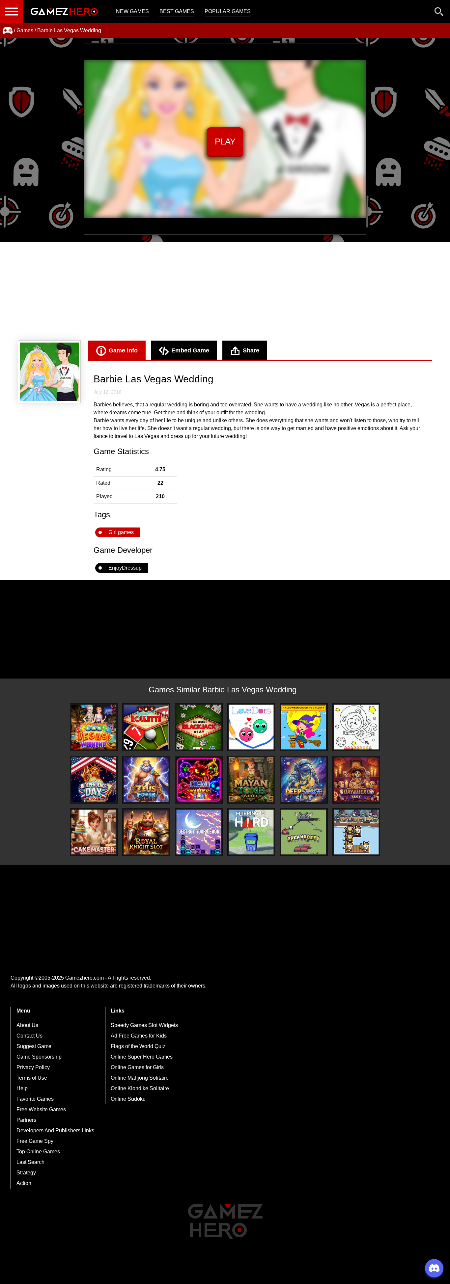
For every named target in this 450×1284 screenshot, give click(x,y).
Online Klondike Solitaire (140, 1088)
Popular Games (228, 11)
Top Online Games (38, 1151)
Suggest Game (33, 1046)
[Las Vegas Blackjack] (198, 727)
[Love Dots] (251, 727)
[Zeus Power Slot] (146, 779)
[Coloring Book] (356, 727)
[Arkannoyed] (303, 832)
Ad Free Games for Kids (139, 1036)
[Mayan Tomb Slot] (251, 779)
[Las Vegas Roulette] (146, 727)
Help (22, 1088)
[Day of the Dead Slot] (356, 779)
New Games (132, 11)
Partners (26, 1120)
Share (251, 350)
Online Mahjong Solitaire (140, 1078)
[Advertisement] (225, 291)
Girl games (121, 532)
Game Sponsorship (39, 1057)
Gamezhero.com (84, 978)
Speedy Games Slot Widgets (144, 1025)
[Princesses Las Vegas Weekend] (93, 727)
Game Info (123, 350)
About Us (27, 1025)
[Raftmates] (356, 832)
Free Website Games (41, 1109)
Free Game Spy (34, 1141)
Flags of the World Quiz (138, 1046)
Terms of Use (31, 1078)
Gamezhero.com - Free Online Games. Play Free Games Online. (64, 11)
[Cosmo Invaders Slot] (198, 779)
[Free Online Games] (8, 31)
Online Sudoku (128, 1099)
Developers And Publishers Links (55, 1130)
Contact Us (29, 1036)
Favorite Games (35, 1099)
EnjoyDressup (125, 568)
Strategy (26, 1172)
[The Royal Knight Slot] (146, 832)
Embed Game (190, 350)
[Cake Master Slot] (93, 832)
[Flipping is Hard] (251, 832)
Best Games (176, 11)
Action (23, 1183)
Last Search (30, 1162)
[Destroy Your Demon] (198, 832)
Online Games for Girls (137, 1067)
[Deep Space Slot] (303, 779)
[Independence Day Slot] (93, 779)
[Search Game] (439, 13)
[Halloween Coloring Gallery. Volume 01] (303, 727)
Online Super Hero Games (142, 1057)
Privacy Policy (33, 1067)
